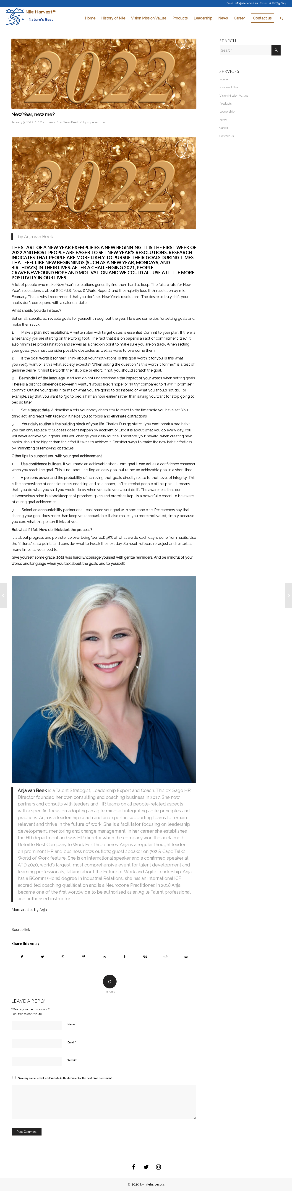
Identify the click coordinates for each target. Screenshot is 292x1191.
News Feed (70, 122)
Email (72, 1042)
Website (72, 1060)
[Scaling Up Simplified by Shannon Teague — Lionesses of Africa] (288, 595)
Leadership (227, 111)
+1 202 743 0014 (277, 3)
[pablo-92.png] (103, 74)
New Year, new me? (33, 114)
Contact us (226, 136)
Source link (21, 929)
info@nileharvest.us (246, 3)
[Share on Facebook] (22, 956)
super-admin (96, 122)
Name (72, 1024)
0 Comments (46, 122)
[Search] (281, 18)
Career (223, 127)
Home (223, 79)
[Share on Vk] (145, 956)
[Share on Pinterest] (83, 956)
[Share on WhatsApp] (63, 956)
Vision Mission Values (233, 95)
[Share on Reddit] (165, 956)
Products (225, 103)
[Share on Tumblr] (125, 956)
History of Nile (228, 87)
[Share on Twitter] (42, 956)
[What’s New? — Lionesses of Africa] (3, 595)
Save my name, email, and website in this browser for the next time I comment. (65, 1078)
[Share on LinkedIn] (104, 956)
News (223, 119)
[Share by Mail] (186, 956)
